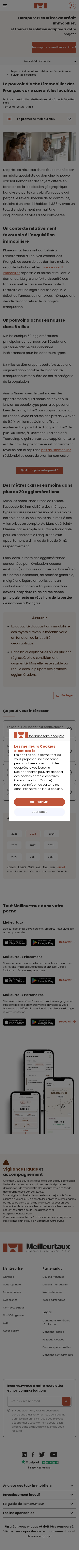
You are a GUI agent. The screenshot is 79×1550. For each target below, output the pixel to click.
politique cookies (49, 789)
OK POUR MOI (39, 802)
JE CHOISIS (39, 812)
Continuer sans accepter (37, 741)
